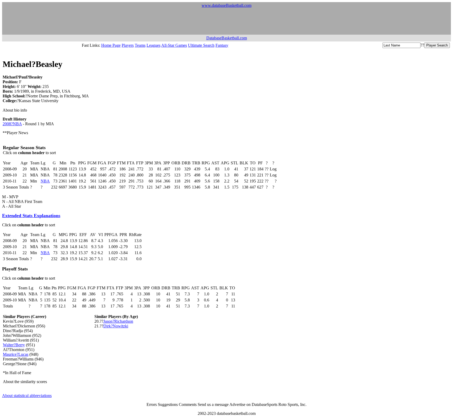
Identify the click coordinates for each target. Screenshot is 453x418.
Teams (140, 45)
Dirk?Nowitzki (115, 326)
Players (128, 45)
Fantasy (221, 45)
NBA (45, 181)
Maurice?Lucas (15, 354)
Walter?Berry (14, 345)
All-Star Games (174, 45)
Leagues (153, 45)
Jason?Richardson (118, 321)
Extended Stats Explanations (31, 215)
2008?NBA (12, 124)
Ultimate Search (201, 45)
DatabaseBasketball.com (226, 38)
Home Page (111, 45)
